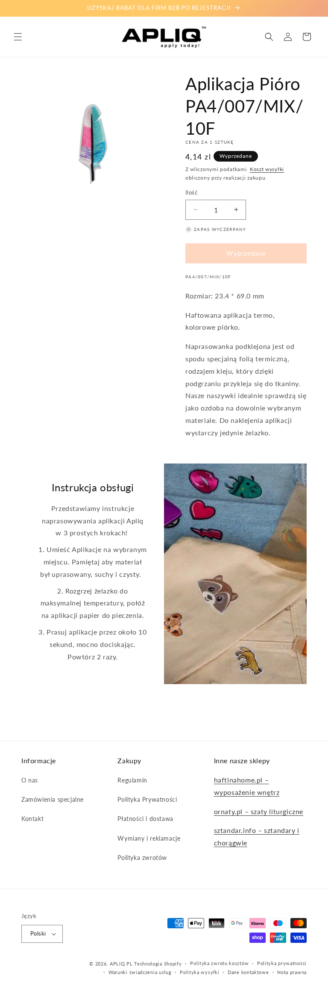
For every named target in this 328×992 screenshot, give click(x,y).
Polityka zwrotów (142, 857)
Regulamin (132, 780)
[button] (18, 36)
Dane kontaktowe (248, 972)
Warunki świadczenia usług (140, 972)
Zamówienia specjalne (52, 799)
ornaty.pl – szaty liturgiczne (258, 811)
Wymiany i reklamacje (148, 838)
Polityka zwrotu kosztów (219, 963)
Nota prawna (292, 972)
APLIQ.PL (122, 963)
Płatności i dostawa (145, 818)
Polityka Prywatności (147, 799)
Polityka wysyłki (199, 972)
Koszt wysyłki (267, 169)
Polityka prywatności (282, 963)
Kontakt (32, 818)
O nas (29, 780)
